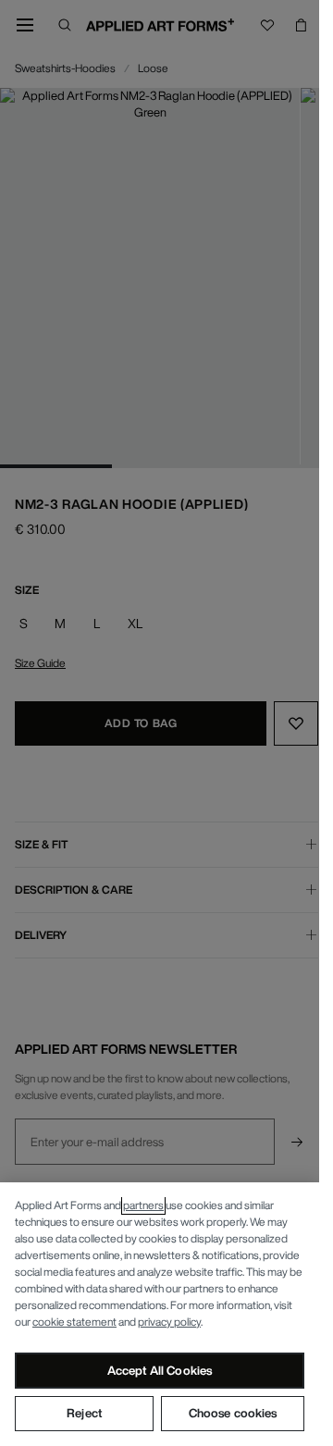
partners (143, 1205)
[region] (159, 1314)
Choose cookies (233, 1413)
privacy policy (169, 1321)
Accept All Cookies (159, 1370)
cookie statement (74, 1321)
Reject (84, 1413)
